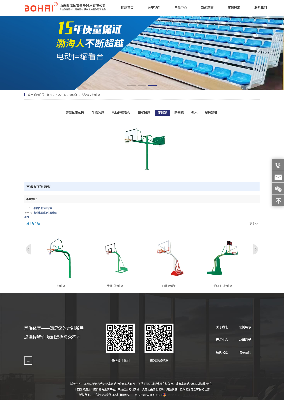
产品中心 (60, 95)
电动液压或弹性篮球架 (45, 212)
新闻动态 (222, 352)
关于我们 (222, 327)
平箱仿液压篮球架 (42, 208)
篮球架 (73, 95)
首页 (49, 95)
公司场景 (245, 339)
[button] (131, 86)
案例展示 (245, 327)
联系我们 (245, 352)
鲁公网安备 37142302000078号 (185, 395)
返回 (26, 217)
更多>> (253, 223)
